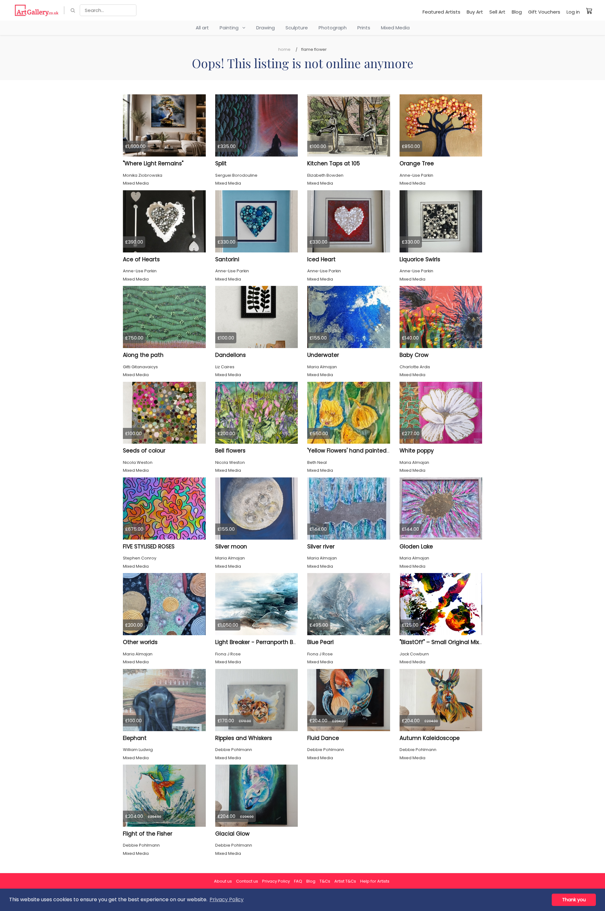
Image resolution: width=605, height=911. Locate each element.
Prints (363, 27)
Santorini (227, 259)
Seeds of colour (144, 450)
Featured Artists (441, 12)
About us (223, 881)
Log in (573, 12)
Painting (231, 27)
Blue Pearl (320, 642)
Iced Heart (321, 259)
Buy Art (475, 12)
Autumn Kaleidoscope (430, 738)
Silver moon (231, 546)
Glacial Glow (232, 833)
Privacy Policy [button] (227, 899)
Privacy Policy (276, 881)
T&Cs (325, 881)
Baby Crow (414, 355)
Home (284, 49)
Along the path (143, 355)
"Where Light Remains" (153, 163)
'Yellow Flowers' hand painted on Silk (356, 450)
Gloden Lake (416, 546)
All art (202, 27)
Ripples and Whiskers (243, 738)
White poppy (417, 450)
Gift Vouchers (544, 12)
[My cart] (589, 10)
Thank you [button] (574, 899)
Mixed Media (395, 27)
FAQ (298, 881)
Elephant (135, 738)
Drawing (265, 27)
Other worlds (140, 642)
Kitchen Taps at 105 (333, 163)
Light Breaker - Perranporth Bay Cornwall (270, 642)
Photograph (333, 27)
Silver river (321, 546)
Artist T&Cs (345, 881)
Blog (517, 12)
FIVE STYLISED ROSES (149, 546)
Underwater (323, 355)
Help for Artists (374, 881)
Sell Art (497, 12)
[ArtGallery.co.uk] (36, 10)
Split (221, 163)
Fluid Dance (323, 738)
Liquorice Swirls (420, 259)
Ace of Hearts (141, 259)
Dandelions (230, 355)
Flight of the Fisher (147, 833)
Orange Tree (417, 163)
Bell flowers (230, 450)
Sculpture (296, 27)
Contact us (247, 881)
